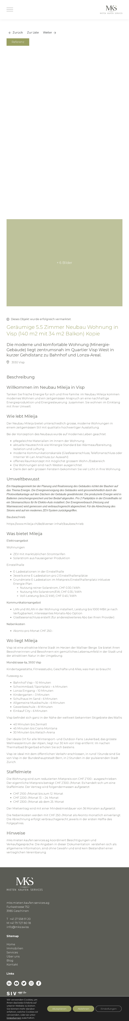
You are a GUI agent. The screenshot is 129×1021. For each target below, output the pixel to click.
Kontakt (12, 964)
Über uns (13, 956)
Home (11, 944)
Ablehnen (83, 1008)
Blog (10, 960)
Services (12, 952)
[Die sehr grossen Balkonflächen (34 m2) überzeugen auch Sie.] (64, 81)
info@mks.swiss (18, 927)
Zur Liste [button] (33, 32)
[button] (16, 32)
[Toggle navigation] (10, 10)
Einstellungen (14, 1017)
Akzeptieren (59, 1008)
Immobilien (15, 948)
